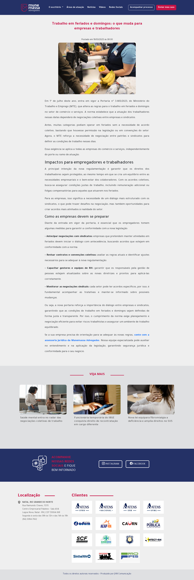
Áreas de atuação (75, 7)
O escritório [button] (55, 7)
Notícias (91, 7)
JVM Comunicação (122, 574)
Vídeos (102, 7)
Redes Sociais (116, 7)
